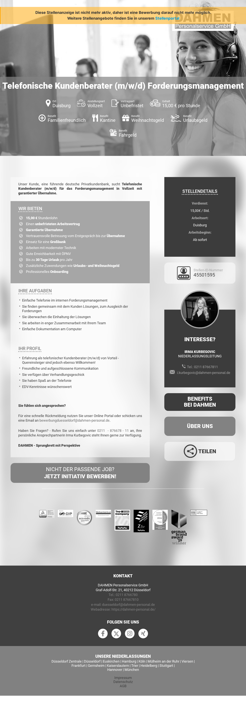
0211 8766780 (127, 595)
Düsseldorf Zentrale (67, 661)
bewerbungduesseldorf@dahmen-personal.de (74, 420)
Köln (142, 661)
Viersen (187, 661)
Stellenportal (167, 18)
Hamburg (129, 661)
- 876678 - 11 (118, 431)
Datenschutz (123, 682)
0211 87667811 (206, 367)
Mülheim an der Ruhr (163, 661)
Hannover (114, 670)
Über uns (200, 426)
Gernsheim (96, 666)
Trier (134, 666)
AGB (123, 686)
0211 (101, 431)
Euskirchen (111, 661)
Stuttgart (166, 666)
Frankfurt (78, 666)
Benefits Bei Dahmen (200, 402)
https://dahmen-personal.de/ (133, 609)
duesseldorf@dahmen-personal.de (128, 605)
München (132, 670)
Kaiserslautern (118, 666)
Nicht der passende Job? (80, 472)
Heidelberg (148, 666)
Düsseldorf (92, 661)
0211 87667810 (127, 600)
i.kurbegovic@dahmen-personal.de (203, 373)
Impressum (123, 678)
